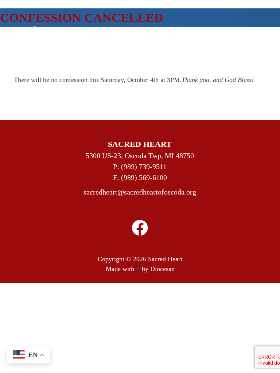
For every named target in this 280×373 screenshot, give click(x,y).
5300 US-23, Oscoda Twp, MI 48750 (140, 156)
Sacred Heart (165, 259)
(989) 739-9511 (144, 166)
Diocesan (162, 268)
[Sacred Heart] (61, 42)
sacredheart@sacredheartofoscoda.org (139, 192)
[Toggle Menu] (246, 42)
